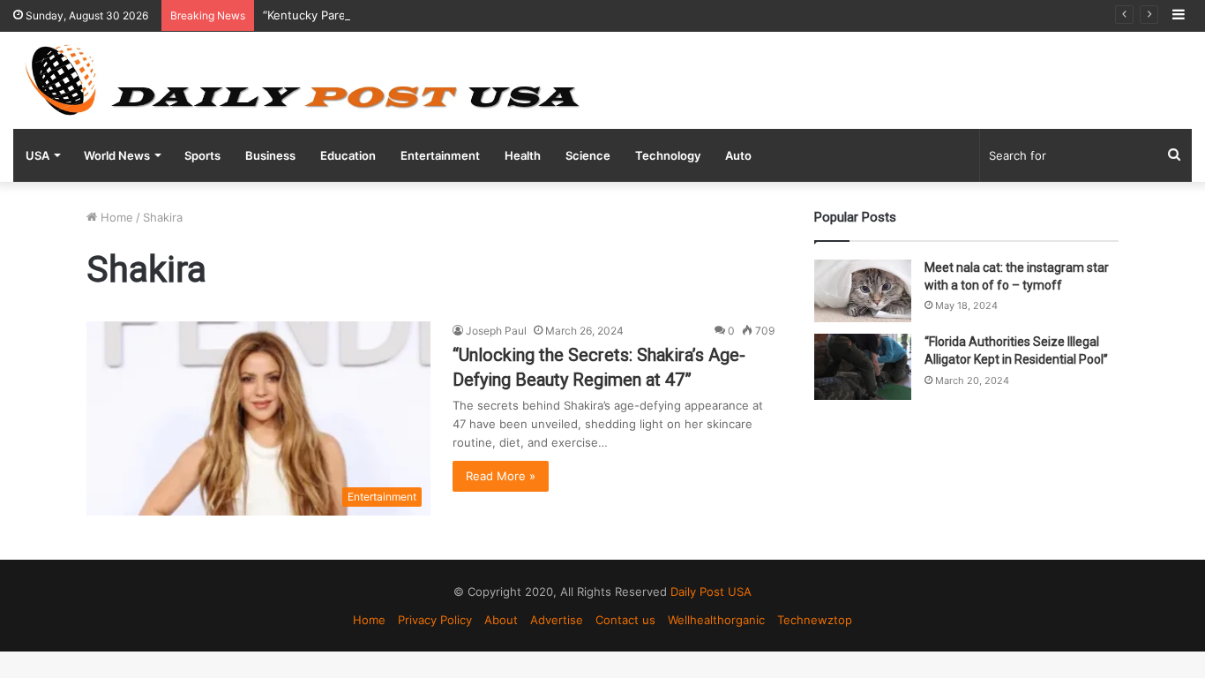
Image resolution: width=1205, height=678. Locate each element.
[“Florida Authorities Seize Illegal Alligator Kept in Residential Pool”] (862, 367)
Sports (202, 155)
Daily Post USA (711, 591)
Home (115, 217)
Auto (738, 155)
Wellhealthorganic (716, 620)
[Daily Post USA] (301, 80)
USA (37, 155)
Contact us (625, 620)
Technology (667, 155)
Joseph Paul (496, 330)
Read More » (500, 476)
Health (523, 155)
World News (117, 155)
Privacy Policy (435, 620)
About (501, 620)
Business (270, 155)
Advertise (556, 620)
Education (348, 155)
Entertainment (440, 155)
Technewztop (814, 620)
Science (587, 155)
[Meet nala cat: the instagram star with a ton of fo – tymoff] (862, 291)
